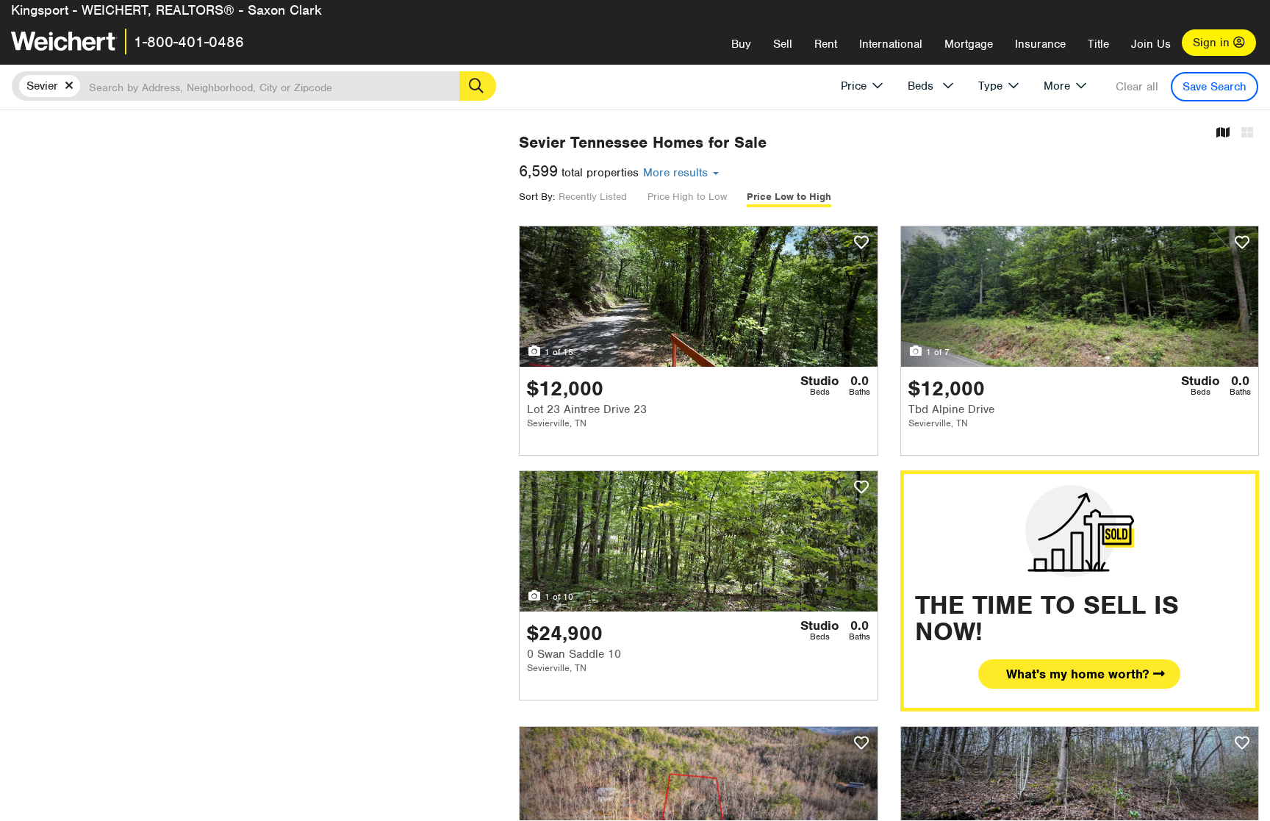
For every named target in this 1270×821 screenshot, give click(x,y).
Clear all (1137, 86)
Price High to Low (687, 196)
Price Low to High (789, 196)
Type (990, 86)
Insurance (1040, 44)
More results (677, 172)
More (1057, 86)
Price (854, 86)
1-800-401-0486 (189, 41)
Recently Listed (593, 196)
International (890, 44)
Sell (782, 44)
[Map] (1222, 133)
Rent (825, 44)
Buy (741, 44)
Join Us (1151, 44)
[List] (1247, 133)
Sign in (1213, 42)
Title (1098, 44)
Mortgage (968, 44)
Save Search (1214, 86)
